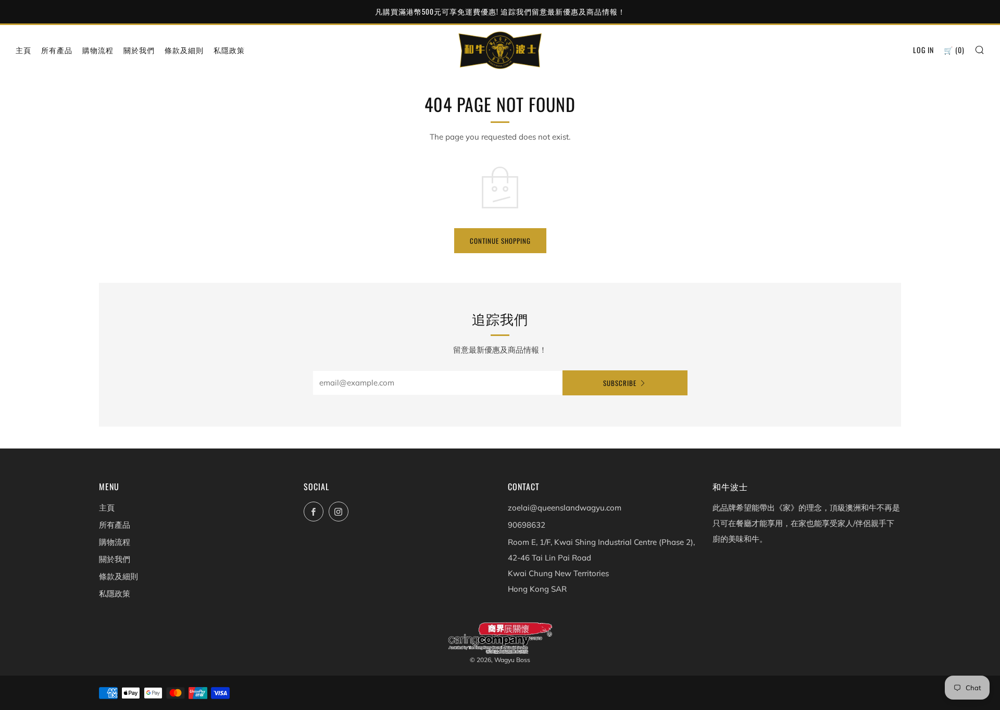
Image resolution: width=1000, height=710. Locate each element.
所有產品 (56, 49)
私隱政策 (229, 49)
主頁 (23, 49)
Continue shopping (500, 240)
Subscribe (619, 383)
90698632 (526, 525)
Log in (923, 49)
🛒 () (954, 49)
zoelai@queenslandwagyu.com (564, 508)
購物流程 (98, 49)
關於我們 (139, 49)
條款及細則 (184, 49)
